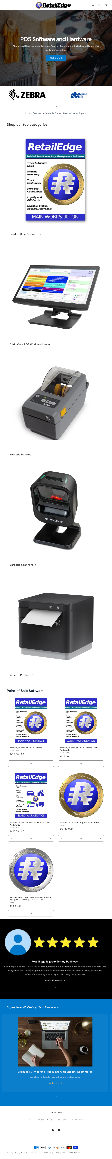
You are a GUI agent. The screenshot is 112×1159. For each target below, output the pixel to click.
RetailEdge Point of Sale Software (26, 748)
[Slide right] (62, 106)
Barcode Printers (20, 454)
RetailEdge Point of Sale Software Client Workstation (79, 749)
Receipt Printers (20, 675)
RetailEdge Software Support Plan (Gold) (79, 822)
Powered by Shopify (33, 1153)
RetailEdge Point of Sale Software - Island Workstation (30, 823)
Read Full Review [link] (53, 980)
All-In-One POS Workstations (28, 344)
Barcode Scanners (21, 564)
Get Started (56, 57)
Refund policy (78, 1119)
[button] (6, 5)
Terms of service (74, 1153)
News (49, 1119)
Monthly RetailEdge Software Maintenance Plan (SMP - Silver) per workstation (30, 898)
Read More (53, 1082)
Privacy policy (61, 1153)
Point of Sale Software (24, 234)
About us (40, 1119)
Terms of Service (62, 1119)
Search (30, 1119)
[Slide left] (50, 106)
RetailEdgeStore (19, 1153)
